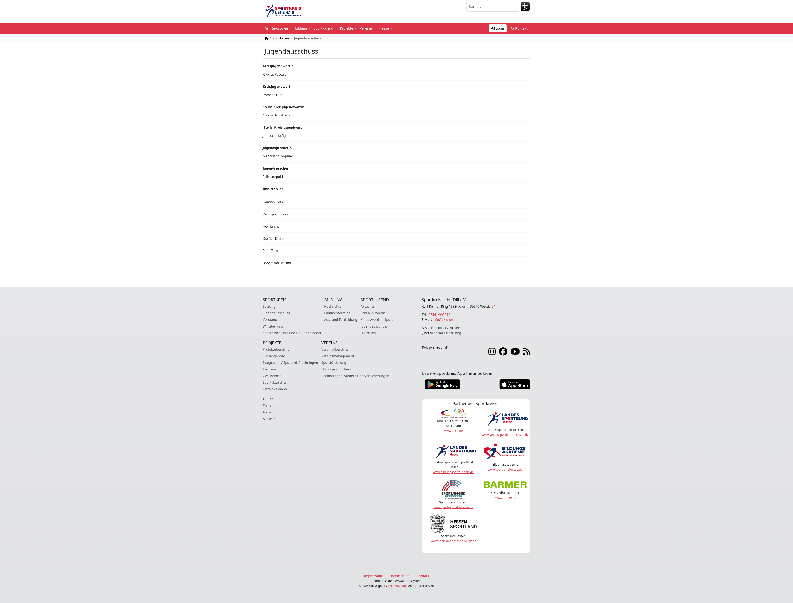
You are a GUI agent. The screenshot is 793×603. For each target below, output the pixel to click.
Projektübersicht (276, 349)
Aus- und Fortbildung (340, 319)
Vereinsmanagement (337, 356)
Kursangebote (274, 356)
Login (499, 28)
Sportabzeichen (275, 382)
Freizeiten (368, 333)
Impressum (373, 575)
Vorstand (270, 319)
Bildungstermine (337, 313)
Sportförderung (333, 362)
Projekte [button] (347, 28)
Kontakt (521, 28)
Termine (269, 405)
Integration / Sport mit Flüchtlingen (290, 362)
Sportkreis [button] (280, 28)
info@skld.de (443, 319)
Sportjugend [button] (324, 28)
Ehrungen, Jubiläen (336, 369)
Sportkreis (281, 38)
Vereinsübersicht (334, 349)
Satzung (269, 306)
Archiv (267, 412)
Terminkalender (275, 389)
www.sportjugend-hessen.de (453, 507)
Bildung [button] (301, 28)
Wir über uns (273, 326)
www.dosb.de (453, 431)
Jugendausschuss (276, 313)
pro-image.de (397, 586)
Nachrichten (333, 306)
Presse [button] (384, 28)
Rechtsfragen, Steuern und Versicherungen (355, 376)
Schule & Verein (373, 313)
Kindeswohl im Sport (377, 319)
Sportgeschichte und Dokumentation (292, 333)
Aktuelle (269, 419)
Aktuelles (368, 306)
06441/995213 (439, 314)
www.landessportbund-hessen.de (505, 435)
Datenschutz (399, 575)
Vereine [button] (366, 28)
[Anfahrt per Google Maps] (493, 306)
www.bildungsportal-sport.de (453, 472)
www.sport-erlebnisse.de (505, 469)
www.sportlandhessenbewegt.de (453, 541)
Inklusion (270, 369)
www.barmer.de (505, 498)
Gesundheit (272, 376)
